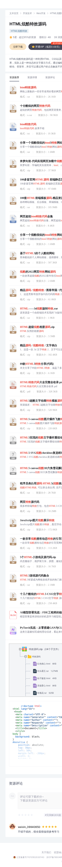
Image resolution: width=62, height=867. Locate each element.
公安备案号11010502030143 (30, 857)
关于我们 (46, 852)
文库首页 (13, 13)
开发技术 (27, 13)
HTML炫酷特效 (19, 30)
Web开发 (40, 13)
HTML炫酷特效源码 (27, 23)
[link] (13, 13)
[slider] (26, 815)
